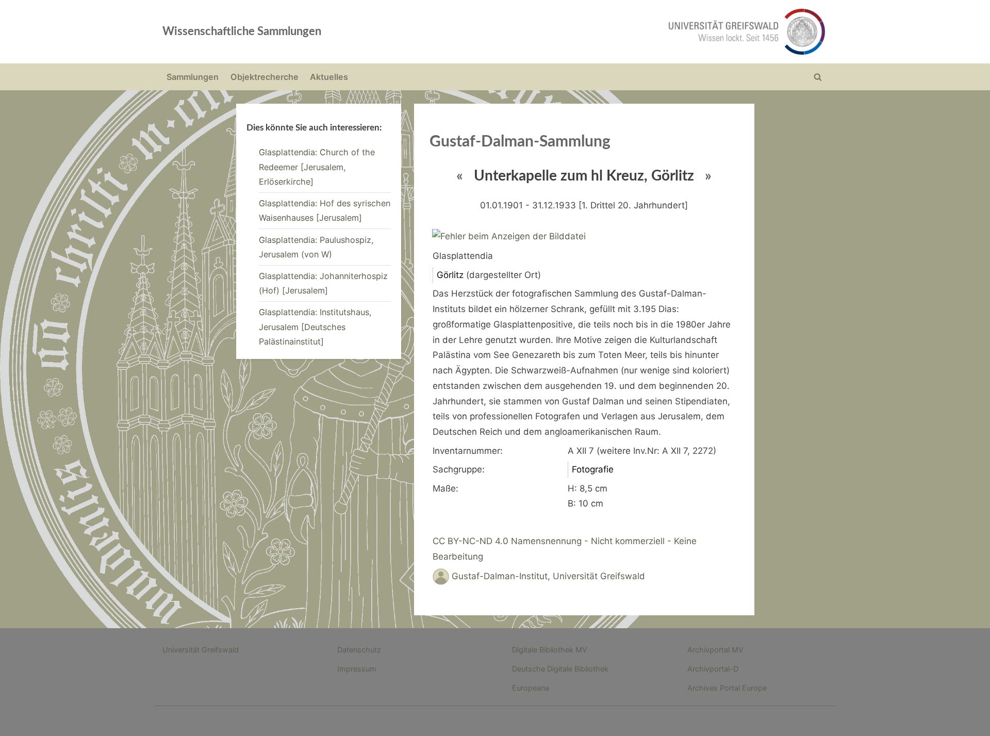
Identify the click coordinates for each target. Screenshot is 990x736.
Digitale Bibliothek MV (549, 649)
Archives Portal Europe (727, 687)
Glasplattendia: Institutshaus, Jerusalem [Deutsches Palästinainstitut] (315, 327)
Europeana (530, 687)
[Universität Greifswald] (642, 32)
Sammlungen (193, 77)
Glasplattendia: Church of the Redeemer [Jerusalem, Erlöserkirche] (317, 167)
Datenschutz (359, 649)
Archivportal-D (712, 668)
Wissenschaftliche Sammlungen (241, 31)
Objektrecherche (264, 77)
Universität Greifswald (200, 649)
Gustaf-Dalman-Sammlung (520, 142)
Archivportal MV (715, 649)
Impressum (356, 668)
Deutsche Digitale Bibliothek (560, 668)
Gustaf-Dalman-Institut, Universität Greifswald (548, 576)
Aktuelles (329, 77)
